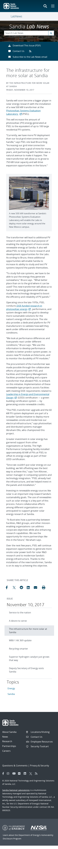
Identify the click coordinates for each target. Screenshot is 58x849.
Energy (11, 688)
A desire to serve (18, 620)
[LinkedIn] (26, 773)
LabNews (16, 16)
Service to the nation (20, 612)
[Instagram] (9, 773)
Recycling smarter (18, 648)
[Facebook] (3, 773)
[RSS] (37, 773)
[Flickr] (20, 773)
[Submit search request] (51, 33)
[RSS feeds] (31, 51)
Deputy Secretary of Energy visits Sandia (26, 670)
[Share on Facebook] (8, 587)
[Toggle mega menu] (52, 6)
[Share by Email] (36, 587)
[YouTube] (14, 773)
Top (50, 845)
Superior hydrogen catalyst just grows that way (29, 658)
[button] (43, 587)
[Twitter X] (31, 773)
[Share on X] (15, 587)
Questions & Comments (15, 765)
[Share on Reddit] (22, 587)
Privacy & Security (39, 765)
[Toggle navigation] (7, 16)
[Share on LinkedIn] (29, 587)
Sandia (11, 694)
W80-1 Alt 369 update (20, 640)
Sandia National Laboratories (16, 790)
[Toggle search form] (45, 6)
